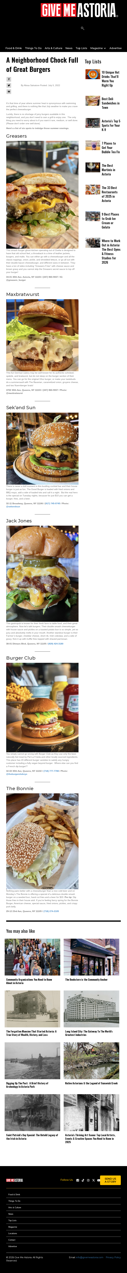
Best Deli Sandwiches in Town (111, 103)
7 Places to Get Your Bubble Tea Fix (111, 147)
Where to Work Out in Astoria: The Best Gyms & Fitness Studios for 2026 (111, 251)
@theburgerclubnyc (16, 774)
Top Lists (12, 1220)
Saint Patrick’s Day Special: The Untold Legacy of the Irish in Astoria (32, 1136)
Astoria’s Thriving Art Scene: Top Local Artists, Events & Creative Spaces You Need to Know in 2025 (90, 1138)
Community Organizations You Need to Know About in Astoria (29, 981)
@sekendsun (13, 506)
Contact (11, 1240)
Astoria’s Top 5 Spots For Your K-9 (111, 125)
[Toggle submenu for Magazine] (105, 48)
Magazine (12, 1227)
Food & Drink (14, 1195)
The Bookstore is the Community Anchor (86, 979)
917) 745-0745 (53, 503)
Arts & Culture (14, 1208)
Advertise (12, 1246)
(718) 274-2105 (51, 911)
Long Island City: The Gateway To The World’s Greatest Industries (89, 1033)
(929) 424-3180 (55, 643)
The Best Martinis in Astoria (108, 169)
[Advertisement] (103, 305)
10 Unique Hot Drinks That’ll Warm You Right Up (110, 78)
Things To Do (14, 1201)
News (10, 1214)
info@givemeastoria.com (89, 1257)
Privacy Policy (113, 1257)
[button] (82, 28)
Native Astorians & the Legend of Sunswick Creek (91, 1083)
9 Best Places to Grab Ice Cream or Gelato (110, 220)
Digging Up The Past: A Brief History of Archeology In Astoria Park (27, 1084)
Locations (12, 1233)
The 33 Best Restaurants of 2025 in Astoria (110, 194)
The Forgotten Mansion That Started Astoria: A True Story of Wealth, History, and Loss (31, 1033)
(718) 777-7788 (51, 771)
